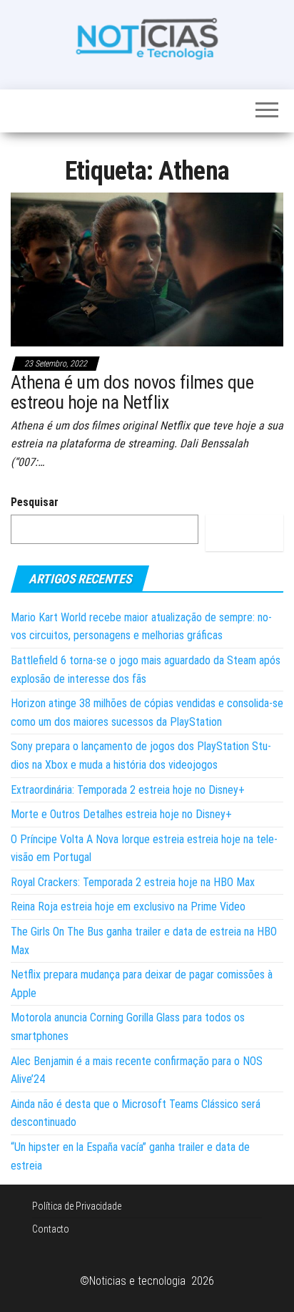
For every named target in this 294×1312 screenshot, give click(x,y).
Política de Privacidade (76, 1206)
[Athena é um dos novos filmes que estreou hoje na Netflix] (147, 269)
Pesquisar (35, 502)
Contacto (50, 1229)
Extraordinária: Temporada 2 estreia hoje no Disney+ (128, 790)
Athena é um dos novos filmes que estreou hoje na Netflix (132, 392)
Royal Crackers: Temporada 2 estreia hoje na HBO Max (133, 882)
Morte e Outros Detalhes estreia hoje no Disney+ (121, 814)
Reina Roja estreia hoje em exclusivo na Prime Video (128, 906)
